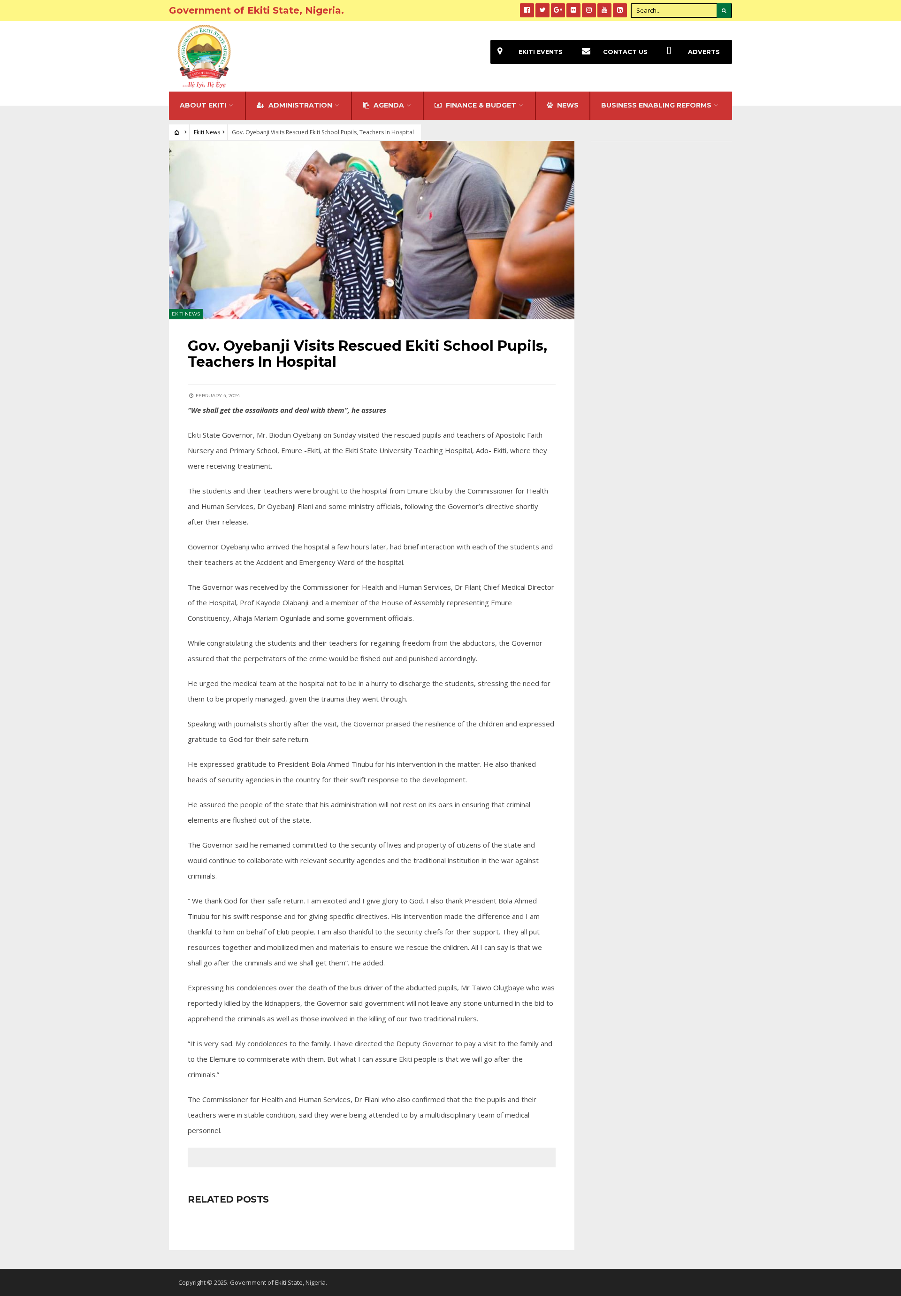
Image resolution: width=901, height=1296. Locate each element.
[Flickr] (573, 10)
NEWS (567, 105)
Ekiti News (207, 132)
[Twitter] (542, 10)
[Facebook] (527, 10)
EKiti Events (541, 51)
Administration (299, 105)
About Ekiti (203, 105)
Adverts (704, 51)
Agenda (388, 105)
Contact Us (625, 51)
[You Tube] (604, 10)
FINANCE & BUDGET (480, 105)
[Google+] (558, 10)
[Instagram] (589, 10)
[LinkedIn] (620, 10)
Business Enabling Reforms (656, 105)
